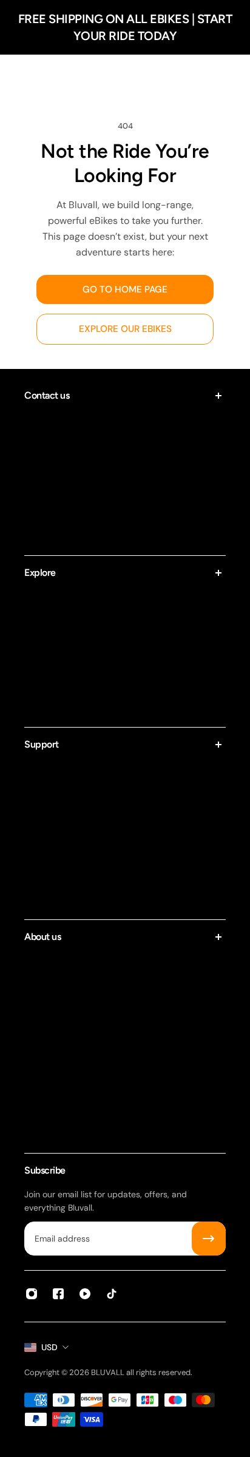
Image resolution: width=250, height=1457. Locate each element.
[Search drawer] (204, 75)
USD (49, 1347)
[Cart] (228, 75)
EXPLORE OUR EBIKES (125, 329)
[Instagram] (31, 1293)
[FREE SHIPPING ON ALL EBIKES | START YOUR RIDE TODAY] (125, 27)
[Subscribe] (209, 1239)
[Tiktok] (111, 1293)
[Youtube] (85, 1293)
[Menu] (22, 75)
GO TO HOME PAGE (125, 289)
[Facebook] (58, 1293)
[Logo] (125, 75)
